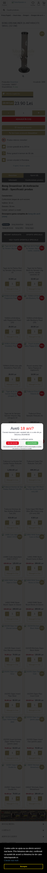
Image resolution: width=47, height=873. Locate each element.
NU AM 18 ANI (12, 443)
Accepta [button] (23, 866)
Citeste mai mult (11, 860)
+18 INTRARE (32, 443)
